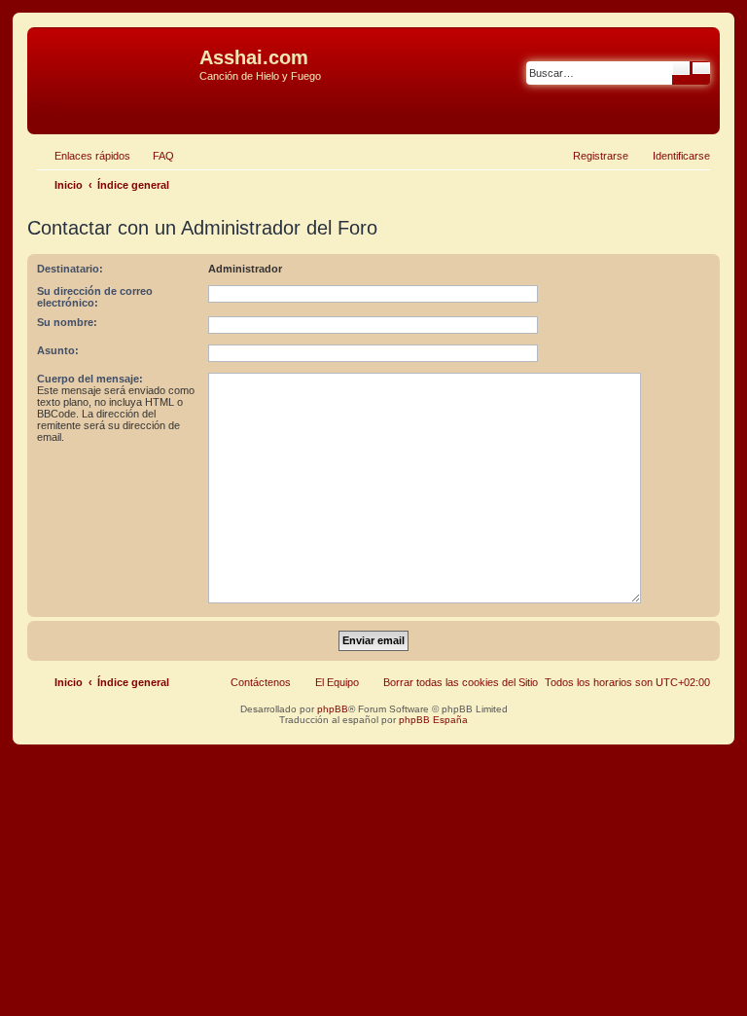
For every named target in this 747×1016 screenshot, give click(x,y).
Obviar (48, 106)
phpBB (332, 709)
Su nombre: (67, 322)
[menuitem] (154, 156)
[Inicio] (115, 63)
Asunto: (58, 350)
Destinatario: (70, 268)
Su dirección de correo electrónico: (95, 296)
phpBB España (433, 719)
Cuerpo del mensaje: (90, 378)
